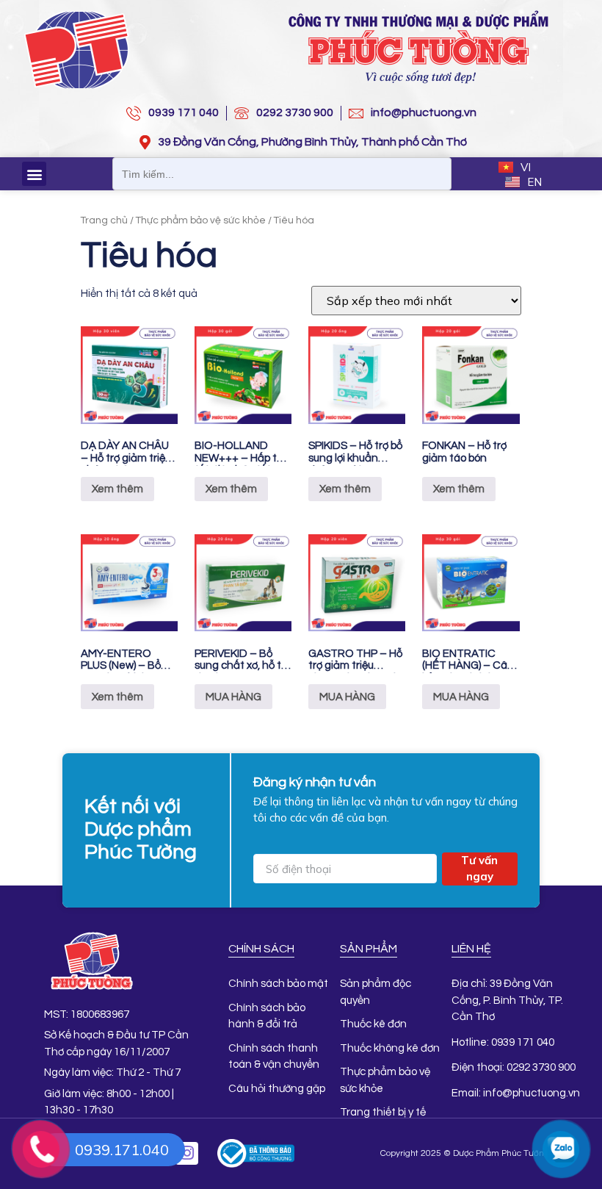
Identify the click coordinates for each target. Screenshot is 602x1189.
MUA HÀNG (233, 697)
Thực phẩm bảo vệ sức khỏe (201, 220)
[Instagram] (186, 1153)
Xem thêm (117, 489)
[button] (34, 174)
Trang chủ (104, 220)
